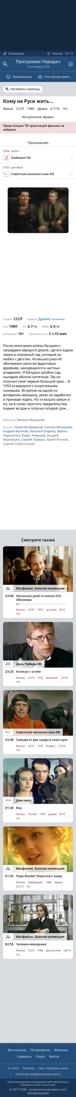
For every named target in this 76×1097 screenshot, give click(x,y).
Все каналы (17, 1050)
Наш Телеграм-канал (53, 1068)
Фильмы (61, 1050)
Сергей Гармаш (33, 439)
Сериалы (24, 1056)
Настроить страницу (25, 89)
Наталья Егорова (43, 431)
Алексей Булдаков (29, 427)
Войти (54, 1056)
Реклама (29, 1068)
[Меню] (70, 64)
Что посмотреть (57, 76)
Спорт (40, 1056)
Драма (44, 318)
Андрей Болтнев (15, 431)
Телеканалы (22, 76)
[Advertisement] (38, 275)
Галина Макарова (58, 427)
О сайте (13, 1068)
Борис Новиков (33, 435)
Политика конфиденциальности (38, 1074)
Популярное (40, 1050)
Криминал (58, 319)
